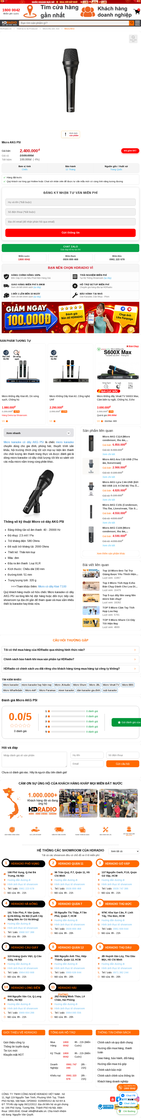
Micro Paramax (47, 690)
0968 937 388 (26, 932)
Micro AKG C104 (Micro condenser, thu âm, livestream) (116, 529)
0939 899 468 (73, 928)
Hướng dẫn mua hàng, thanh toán (114, 1050)
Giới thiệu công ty (14, 1042)
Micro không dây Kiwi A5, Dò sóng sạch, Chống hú (20, 398)
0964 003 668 (26, 972)
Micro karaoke (11, 684)
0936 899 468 (73, 888)
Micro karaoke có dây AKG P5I (24, 442)
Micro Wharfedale (12, 690)
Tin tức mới (10, 1050)
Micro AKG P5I (11, 142)
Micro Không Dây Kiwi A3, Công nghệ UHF (70, 398)
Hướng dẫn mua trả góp (112, 1064)
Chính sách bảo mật (109, 1069)
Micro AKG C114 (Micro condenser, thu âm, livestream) (116, 438)
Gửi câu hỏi (122, 763)
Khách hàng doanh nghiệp (112, 1081)
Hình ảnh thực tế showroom (23, 884)
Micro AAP (30, 690)
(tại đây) (107, 278)
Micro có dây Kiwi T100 (52, 586)
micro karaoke (65, 442)
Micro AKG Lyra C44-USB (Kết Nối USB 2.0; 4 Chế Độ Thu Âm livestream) (120, 484)
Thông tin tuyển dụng (16, 1046)
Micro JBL (94, 684)
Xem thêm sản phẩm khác (111, 553)
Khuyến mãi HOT (13, 1054)
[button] (51, 12)
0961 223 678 (26, 888)
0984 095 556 (73, 1012)
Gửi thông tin (71, 232)
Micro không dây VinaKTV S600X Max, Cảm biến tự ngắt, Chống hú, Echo (118, 398)
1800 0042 (65, 1044)
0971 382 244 (120, 972)
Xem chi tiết (108, 454)
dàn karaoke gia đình (88, 690)
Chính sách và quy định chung (115, 1042)
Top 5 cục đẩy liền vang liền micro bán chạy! (119, 597)
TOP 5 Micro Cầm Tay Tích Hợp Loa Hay (118, 609)
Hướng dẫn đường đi (19, 880)
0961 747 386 (71, 1066)
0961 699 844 (120, 928)
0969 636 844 (73, 972)
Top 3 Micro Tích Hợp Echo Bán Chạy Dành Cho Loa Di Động (118, 585)
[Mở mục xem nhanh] (68, 433)
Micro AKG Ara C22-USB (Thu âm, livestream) (120, 461)
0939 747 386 (120, 888)
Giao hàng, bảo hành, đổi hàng (115, 1058)
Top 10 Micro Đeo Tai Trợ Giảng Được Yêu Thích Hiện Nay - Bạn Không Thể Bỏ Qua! (120, 572)
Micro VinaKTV (111, 684)
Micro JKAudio (62, 684)
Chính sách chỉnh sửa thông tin (115, 1075)
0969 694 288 (26, 1012)
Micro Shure (79, 684)
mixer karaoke (66, 690)
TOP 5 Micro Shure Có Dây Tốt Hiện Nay (118, 622)
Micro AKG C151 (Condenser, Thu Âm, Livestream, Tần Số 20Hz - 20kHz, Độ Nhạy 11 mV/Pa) (120, 507)
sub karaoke (110, 690)
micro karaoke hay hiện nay (37, 684)
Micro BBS (127, 684)
